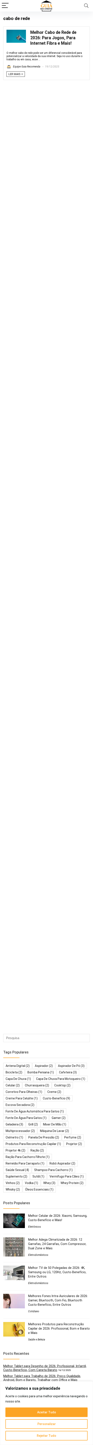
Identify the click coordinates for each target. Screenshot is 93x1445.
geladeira (14, 1124)
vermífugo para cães (67, 1176)
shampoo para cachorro (53, 1170)
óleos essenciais (39, 1189)
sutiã (38, 1176)
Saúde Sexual (17, 1170)
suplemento (16, 1176)
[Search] (86, 5)
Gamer (59, 1118)
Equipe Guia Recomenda (26, 66)
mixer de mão (54, 1124)
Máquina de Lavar (54, 1131)
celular (13, 1085)
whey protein (72, 1183)
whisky (13, 1189)
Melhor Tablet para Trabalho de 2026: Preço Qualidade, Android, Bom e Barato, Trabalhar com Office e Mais (42, 1378)
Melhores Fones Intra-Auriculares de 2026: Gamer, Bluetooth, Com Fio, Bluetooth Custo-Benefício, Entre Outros (58, 1300)
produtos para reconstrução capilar (33, 1144)
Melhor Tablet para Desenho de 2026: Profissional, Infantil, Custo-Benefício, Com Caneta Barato (45, 1368)
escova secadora (20, 1105)
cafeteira (68, 1072)
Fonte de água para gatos (26, 1118)
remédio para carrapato (25, 1163)
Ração (37, 1150)
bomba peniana (40, 1072)
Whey (49, 1183)
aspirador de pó (71, 1066)
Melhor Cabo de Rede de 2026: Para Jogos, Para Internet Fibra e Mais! (53, 38)
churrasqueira (37, 1085)
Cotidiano (33, 1311)
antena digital (18, 1066)
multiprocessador (20, 1131)
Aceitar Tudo (46, 1412)
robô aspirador (62, 1163)
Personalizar (46, 1424)
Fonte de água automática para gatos (35, 1111)
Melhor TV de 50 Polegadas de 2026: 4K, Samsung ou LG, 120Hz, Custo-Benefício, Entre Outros (57, 1272)
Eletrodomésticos (38, 1254)
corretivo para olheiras (24, 1092)
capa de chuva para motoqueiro (60, 1079)
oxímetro (14, 1137)
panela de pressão (43, 1137)
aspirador (44, 1066)
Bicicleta (14, 1072)
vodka (31, 1183)
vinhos (13, 1183)
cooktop (62, 1085)
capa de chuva (18, 1079)
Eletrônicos (34, 1226)
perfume (72, 1137)
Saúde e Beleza (36, 1339)
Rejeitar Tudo (46, 1435)
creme (54, 1092)
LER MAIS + (15, 74)
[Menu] (5, 5)
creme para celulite (22, 1098)
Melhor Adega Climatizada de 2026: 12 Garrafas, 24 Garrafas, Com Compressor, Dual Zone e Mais (57, 1244)
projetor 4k (15, 1150)
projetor (74, 1144)
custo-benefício (56, 1098)
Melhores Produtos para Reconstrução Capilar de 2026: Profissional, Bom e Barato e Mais (59, 1328)
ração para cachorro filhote (28, 1157)
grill (33, 1124)
